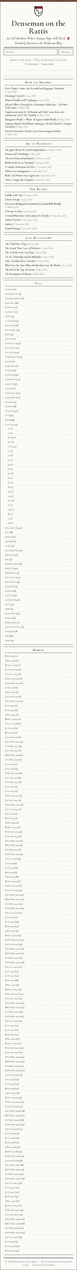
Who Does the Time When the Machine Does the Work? (32, 265)
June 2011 (9, 975)
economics (10, 343)
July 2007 (9, 1187)
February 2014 (12, 831)
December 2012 (12, 894)
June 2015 (10, 791)
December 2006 (12, 1219)
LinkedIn (47, 64)
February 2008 (12, 1156)
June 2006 (10, 1246)
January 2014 (11, 836)
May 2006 (9, 1250)
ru (9, 496)
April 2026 (10, 660)
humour (9, 411)
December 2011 (12, 948)
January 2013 (11, 890)
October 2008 (12, 1120)
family (8, 370)
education (10, 348)
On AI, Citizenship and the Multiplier (23, 256)
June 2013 (9, 867)
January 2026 (11, 669)
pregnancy (10, 577)
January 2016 (11, 777)
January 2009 (11, 1106)
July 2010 (9, 1025)
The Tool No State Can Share (19, 252)
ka (9, 473)
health (8, 402)
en (9, 446)
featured (9, 375)
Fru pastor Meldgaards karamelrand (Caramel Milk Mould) (33, 203)
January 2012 (11, 944)
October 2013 (11, 849)
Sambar (8, 224)
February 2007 (12, 1210)
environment (11, 357)
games (8, 388)
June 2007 (10, 1192)
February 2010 (12, 1048)
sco (9, 500)
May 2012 (9, 926)
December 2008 (12, 1111)
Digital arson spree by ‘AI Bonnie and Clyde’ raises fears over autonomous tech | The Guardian (34, 114)
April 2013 (10, 876)
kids (7, 420)
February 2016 (12, 773)
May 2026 (9, 656)
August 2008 (11, 1129)
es (8, 455)
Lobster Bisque (12, 199)
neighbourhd (11, 550)
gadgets (9, 384)
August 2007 (11, 1183)
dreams (8, 338)
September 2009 (12, 1070)
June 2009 (10, 1084)
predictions (10, 573)
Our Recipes (38, 189)
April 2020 (10, 692)
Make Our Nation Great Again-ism (22, 175)
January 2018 (11, 737)
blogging (9, 303)
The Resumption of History (18, 274)
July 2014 (9, 813)
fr (8, 460)
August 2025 (11, 674)
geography (10, 397)
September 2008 (12, 1124)
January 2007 (11, 1214)
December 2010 (12, 1003)
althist (8, 289)
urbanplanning (12, 626)
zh (9, 523)
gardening (10, 393)
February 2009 (12, 1102)
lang (7, 424)
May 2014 (9, 818)
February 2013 (12, 885)
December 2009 (12, 1057)
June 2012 (9, 921)
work (7, 640)
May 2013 (9, 872)
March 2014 (11, 827)
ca (9, 428)
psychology (10, 582)
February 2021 (12, 678)
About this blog (21, 60)
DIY (7, 334)
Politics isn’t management (17, 171)
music (8, 546)
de (9, 441)
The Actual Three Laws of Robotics (22, 248)
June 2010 (10, 1030)
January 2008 (11, 1160)
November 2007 (12, 1169)
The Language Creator (51, 60)
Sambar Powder (12, 219)
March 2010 (11, 1043)
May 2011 (9, 980)
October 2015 (12, 782)
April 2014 (10, 822)
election (9, 352)
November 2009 (12, 1061)
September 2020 (12, 683)
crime (7, 316)
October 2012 (11, 904)
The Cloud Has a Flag (15, 243)
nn (9, 491)
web (6, 636)
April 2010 (10, 1038)
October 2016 (12, 759)
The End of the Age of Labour (19, 269)
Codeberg (32, 64)
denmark (9, 325)
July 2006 (9, 1241)
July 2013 (9, 863)
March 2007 (11, 1205)
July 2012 (9, 917)
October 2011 (11, 957)
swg (9, 509)
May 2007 (9, 1196)
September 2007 (12, 1178)
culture (9, 321)
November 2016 (12, 755)
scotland (9, 600)
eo (9, 451)
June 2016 (10, 768)
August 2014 (11, 809)
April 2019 (10, 714)
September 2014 (12, 804)
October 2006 (12, 1228)
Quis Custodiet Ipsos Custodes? (20, 261)
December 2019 (12, 701)
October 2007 (12, 1174)
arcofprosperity (13, 298)
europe (8, 361)
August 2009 (11, 1075)
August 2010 (11, 1021)
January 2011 (11, 998)
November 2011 (12, 953)
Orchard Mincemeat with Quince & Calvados (27, 215)
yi (8, 518)
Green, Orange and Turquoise (19, 179)
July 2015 (9, 786)
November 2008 (12, 1115)
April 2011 (10, 984)
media (7, 536)
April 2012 (10, 931)
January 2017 (11, 750)
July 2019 (9, 705)
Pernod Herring (12, 228)
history (8, 406)
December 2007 (12, 1165)
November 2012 (12, 899)
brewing (9, 307)
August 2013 (11, 858)
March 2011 (11, 989)
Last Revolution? (38, 238)
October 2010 (12, 1011)
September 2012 (12, 908)
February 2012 (12, 939)
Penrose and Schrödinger (17, 154)
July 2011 (9, 971)
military (9, 541)
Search (66, 52)
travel (8, 618)
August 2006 (11, 1237)
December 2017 (12, 741)
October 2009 (12, 1066)
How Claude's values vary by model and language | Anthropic (35, 88)
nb (9, 487)
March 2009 (11, 1097)
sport (7, 609)
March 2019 (11, 719)
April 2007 (10, 1201)
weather (9, 631)
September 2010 (12, 1016)
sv (9, 505)
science (8, 595)
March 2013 (11, 881)
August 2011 (11, 967)
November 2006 (12, 1223)
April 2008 (10, 1147)
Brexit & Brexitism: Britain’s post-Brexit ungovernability (33, 131)
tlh (9, 514)
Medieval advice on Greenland (19, 162)
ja (8, 468)
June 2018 (10, 728)
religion (9, 586)
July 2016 (9, 764)
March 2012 (11, 935)
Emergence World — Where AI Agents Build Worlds (31, 119)
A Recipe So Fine (13, 211)
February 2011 (12, 994)
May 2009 (9, 1088)
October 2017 (12, 746)
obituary (9, 555)
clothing (9, 311)
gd (9, 464)
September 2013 (12, 854)
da (9, 437)
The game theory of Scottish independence (25, 150)
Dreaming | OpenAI (14, 96)
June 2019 (10, 710)
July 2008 (10, 1133)
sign (7, 604)
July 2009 (9, 1079)
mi (9, 482)
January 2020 (11, 696)
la (8, 478)
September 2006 (12, 1232)
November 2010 (12, 1007)
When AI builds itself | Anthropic (21, 100)
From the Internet (38, 82)
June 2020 (10, 687)
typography (10, 622)
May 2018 (9, 732)
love (7, 532)
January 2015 (11, 800)
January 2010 (11, 1052)
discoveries (10, 330)
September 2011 (12, 962)
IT (6, 415)
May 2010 (9, 1034)
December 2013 (12, 840)
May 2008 (10, 1142)
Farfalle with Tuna (14, 195)
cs (8, 433)
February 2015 (12, 795)
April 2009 (10, 1093)
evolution (10, 366)
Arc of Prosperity (38, 144)
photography (11, 563)
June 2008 (10, 1138)
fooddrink (10, 379)
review (8, 591)
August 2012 (11, 912)
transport (10, 613)
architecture (11, 294)
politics (8, 568)
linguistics (10, 528)
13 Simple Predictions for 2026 (20, 167)
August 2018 (11, 723)
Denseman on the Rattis (38, 27)
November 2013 (12, 845)
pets (7, 559)
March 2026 (11, 665)
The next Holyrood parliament (19, 158)
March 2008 (11, 1151)
